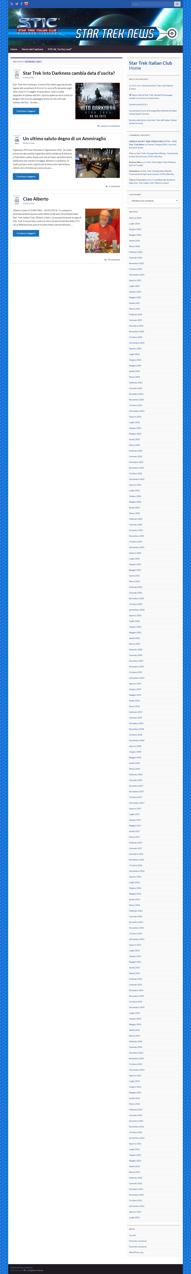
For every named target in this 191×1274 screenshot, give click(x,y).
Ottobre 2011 (135, 1200)
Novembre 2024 (136, 331)
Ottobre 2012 (135, 1132)
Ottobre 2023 (135, 405)
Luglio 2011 (134, 1217)
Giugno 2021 (135, 564)
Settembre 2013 (136, 1069)
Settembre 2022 (136, 479)
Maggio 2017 (135, 825)
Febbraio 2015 (135, 979)
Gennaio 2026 (135, 257)
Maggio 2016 (135, 893)
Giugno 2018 (135, 751)
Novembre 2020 (136, 598)
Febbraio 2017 (135, 842)
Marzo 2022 (134, 513)
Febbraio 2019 (135, 712)
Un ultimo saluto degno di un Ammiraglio (64, 138)
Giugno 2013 (135, 1087)
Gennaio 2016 (135, 916)
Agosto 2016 (135, 876)
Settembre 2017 (136, 803)
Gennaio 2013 (135, 1115)
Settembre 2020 (136, 609)
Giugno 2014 (135, 1018)
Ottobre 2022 (135, 473)
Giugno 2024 (135, 360)
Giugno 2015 (135, 956)
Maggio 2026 (135, 235)
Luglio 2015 (134, 950)
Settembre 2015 (136, 939)
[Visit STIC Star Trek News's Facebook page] (21, 3)
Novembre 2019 (136, 666)
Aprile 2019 (134, 700)
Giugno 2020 (135, 626)
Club (32, 143)
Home (13, 49)
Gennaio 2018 (135, 780)
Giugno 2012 (135, 1155)
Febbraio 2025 (135, 314)
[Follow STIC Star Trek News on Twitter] (17, 3)
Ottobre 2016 (135, 865)
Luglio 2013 (134, 1081)
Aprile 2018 (134, 763)
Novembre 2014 (136, 996)
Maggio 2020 (135, 632)
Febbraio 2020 (135, 649)
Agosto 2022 (135, 485)
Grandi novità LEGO (138, 104)
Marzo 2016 (134, 905)
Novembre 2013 (136, 1058)
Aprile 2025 (134, 303)
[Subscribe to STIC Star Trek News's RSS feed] (11, 3)
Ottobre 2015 (135, 933)
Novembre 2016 (136, 859)
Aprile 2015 (134, 967)
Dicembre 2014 (136, 990)
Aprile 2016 (134, 899)
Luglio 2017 (134, 814)
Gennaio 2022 (135, 524)
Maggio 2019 (135, 695)
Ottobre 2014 (135, 1001)
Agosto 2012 (135, 1143)
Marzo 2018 (134, 768)
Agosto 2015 (135, 945)
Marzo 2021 (134, 581)
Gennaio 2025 (135, 320)
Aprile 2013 (134, 1098)
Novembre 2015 (136, 928)
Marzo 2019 (134, 706)
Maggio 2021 (135, 570)
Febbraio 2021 (135, 587)
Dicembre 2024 (136, 325)
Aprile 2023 (134, 439)
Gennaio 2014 (135, 1047)
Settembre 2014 (136, 1007)
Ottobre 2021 (135, 541)
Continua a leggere (26, 111)
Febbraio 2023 (135, 450)
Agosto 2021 (135, 553)
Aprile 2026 (134, 240)
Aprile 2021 (134, 575)
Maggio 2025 (135, 297)
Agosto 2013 (135, 1075)
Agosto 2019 (135, 683)
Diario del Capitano (32, 49)
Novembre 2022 (136, 467)
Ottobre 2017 (135, 797)
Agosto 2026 (135, 218)
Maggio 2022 (135, 502)
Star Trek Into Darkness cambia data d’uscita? (69, 73)
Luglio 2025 (134, 286)
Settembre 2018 (136, 740)
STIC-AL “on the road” (60, 49)
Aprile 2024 (134, 371)
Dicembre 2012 (136, 1121)
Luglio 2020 (134, 621)
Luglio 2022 (134, 490)
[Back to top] (184, 1267)
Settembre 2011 (136, 1206)
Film (32, 78)
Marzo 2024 (134, 377)
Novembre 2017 (136, 791)
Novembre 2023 (136, 399)
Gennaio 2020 (135, 655)
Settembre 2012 (136, 1138)
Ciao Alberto (35, 198)
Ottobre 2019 (135, 672)
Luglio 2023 (134, 422)
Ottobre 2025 (135, 269)
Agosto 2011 (135, 1211)
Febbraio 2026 (135, 252)
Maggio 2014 (135, 1024)
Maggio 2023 (135, 433)
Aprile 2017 (134, 831)
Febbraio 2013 (135, 1109)
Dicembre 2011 (136, 1189)
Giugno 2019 (135, 689)
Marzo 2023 (134, 445)
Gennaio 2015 (135, 984)
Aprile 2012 (134, 1166)
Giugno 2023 (135, 428)
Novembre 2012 (136, 1126)
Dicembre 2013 (136, 1052)
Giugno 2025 (135, 291)
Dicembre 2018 (136, 723)
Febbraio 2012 (135, 1177)
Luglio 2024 (134, 354)
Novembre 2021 (136, 536)
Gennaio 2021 (135, 592)
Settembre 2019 (136, 678)
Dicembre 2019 (136, 661)
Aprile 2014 (134, 1030)
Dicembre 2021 (136, 530)
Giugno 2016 (135, 888)
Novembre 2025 (136, 263)
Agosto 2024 (135, 348)
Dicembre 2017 (136, 786)
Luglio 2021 (134, 558)
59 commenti (114, 259)
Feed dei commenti (138, 1246)
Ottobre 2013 (135, 1064)
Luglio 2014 (134, 1013)
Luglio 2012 (134, 1149)
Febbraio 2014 (135, 1041)
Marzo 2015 (134, 973)
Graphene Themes (35, 1270)
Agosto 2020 (135, 615)
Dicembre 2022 (136, 462)
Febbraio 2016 (135, 910)
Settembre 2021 (136, 547)
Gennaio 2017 (135, 848)
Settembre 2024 (136, 343)
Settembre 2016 (136, 871)
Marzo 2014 (134, 1035)
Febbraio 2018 (135, 774)
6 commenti (114, 186)
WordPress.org (136, 1252)
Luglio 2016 (134, 882)
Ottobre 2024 (135, 337)
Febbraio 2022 (135, 519)
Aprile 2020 (134, 638)
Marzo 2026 (134, 246)
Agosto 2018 (135, 746)
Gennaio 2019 (135, 717)
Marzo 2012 (134, 1172)
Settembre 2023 (136, 411)
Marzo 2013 (134, 1104)
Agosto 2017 (135, 808)
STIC (27, 78)
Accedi (132, 1235)
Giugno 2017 (135, 820)
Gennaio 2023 (135, 456)
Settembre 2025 (136, 274)
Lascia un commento (110, 126)
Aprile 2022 (134, 507)
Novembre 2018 (136, 729)
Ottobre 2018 (135, 734)
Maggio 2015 (135, 962)
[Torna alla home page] (95, 26)
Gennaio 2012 (135, 1183)
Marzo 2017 (134, 837)
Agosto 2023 (135, 416)
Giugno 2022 (135, 496)
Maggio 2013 (135, 1092)
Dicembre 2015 (136, 922)
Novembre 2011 (136, 1194)
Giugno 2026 (135, 229)
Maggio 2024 (135, 365)
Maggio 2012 (135, 1160)
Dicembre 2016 (136, 854)
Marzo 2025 (134, 308)
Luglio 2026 (134, 223)
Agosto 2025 (135, 280)
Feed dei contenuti (138, 1241)
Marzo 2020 (134, 644)
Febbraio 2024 (135, 382)
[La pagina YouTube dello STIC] (26, 3)
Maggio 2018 (135, 757)
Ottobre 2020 (135, 604)
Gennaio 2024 (135, 388)
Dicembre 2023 (136, 394)
